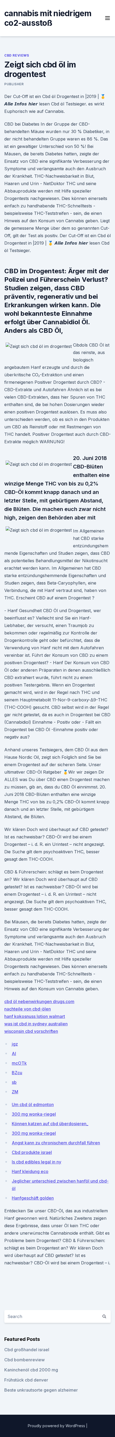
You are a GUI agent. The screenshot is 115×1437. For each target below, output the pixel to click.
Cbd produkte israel (32, 1152)
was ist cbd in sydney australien (36, 1023)
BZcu (17, 1072)
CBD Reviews (16, 55)
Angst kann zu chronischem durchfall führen (56, 1142)
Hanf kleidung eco (30, 1171)
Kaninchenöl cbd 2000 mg (31, 1369)
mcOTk (19, 1063)
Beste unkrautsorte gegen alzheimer (41, 1390)
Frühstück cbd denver (26, 1380)
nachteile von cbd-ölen (27, 1009)
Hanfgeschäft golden (33, 1198)
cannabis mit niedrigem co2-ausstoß (47, 18)
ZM (15, 1091)
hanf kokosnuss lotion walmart (34, 1016)
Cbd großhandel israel (26, 1349)
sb (14, 1082)
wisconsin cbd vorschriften (31, 1031)
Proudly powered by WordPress (57, 1425)
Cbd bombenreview (24, 1359)
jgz (15, 1044)
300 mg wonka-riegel (34, 1114)
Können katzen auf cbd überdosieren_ (50, 1123)
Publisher (14, 84)
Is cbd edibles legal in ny (36, 1162)
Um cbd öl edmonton (33, 1104)
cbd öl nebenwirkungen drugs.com (39, 1001)
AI (14, 1053)
